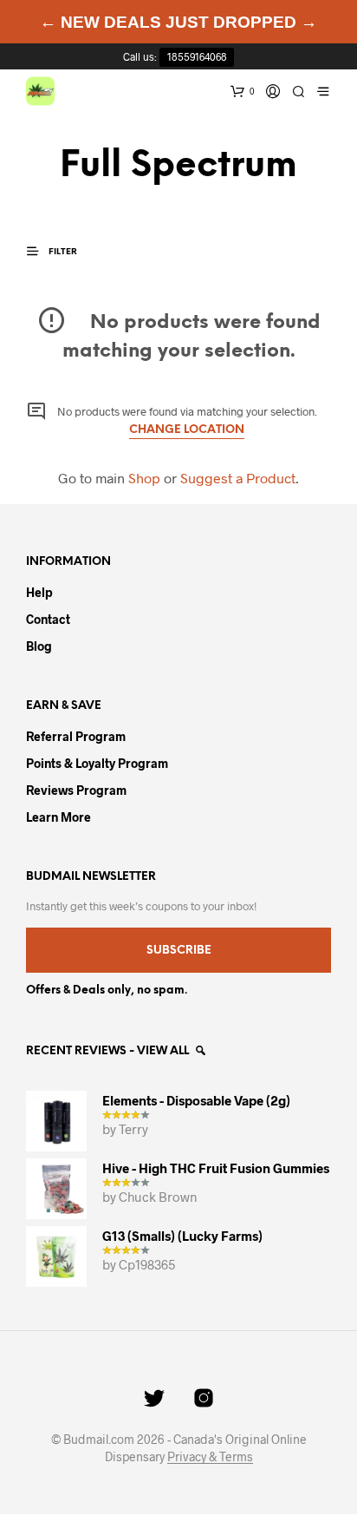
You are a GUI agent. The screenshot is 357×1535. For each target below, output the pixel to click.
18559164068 (197, 56)
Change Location (186, 430)
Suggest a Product (237, 477)
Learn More (58, 817)
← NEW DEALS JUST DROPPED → (178, 22)
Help (39, 592)
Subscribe (178, 950)
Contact (48, 619)
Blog (39, 646)
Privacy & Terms (210, 1457)
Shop (144, 477)
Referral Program (76, 736)
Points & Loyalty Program (97, 763)
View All (164, 1051)
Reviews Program (76, 790)
